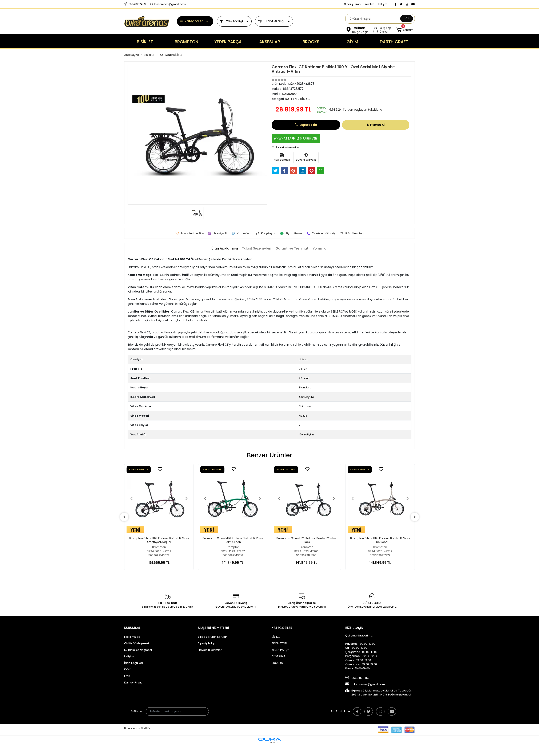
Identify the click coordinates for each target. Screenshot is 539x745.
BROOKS (277, 663)
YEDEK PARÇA (281, 650)
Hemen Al (377, 125)
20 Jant (304, 378)
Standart (305, 387)
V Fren (303, 369)
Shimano (305, 406)
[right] (415, 517)
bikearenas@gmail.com (368, 684)
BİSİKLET (277, 637)
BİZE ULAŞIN (354, 628)
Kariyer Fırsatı (133, 683)
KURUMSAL (132, 628)
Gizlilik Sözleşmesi (136, 643)
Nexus (303, 416)
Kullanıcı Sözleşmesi (138, 650)
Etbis (127, 676)
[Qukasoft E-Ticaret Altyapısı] (269, 740)
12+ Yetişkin (306, 434)
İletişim (382, 4)
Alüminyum (306, 397)
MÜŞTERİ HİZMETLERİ (213, 628)
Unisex (303, 359)
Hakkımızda (132, 637)
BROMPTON (279, 643)
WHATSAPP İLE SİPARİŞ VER (298, 138)
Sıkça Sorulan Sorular (212, 637)
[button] (405, 30)
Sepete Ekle (308, 125)
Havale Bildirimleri (210, 650)
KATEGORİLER (282, 628)
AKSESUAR (279, 656)
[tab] (224, 248)
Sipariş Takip (352, 4)
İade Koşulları (133, 663)
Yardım (369, 4)
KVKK (127, 669)
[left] (124, 517)
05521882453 (360, 678)
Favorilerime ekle (287, 147)
